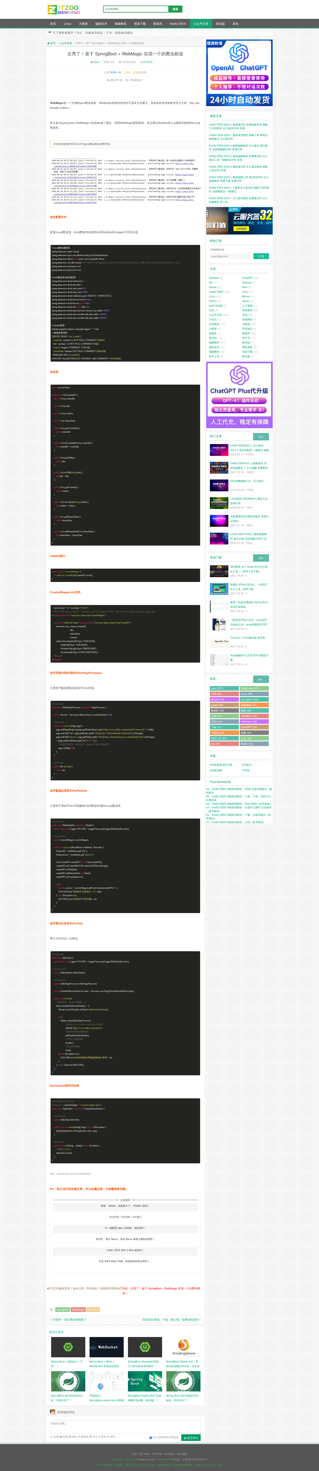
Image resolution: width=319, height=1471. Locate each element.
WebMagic (78, 1309)
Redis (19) (247, 743)
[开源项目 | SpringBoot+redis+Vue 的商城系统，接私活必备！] (107, 1381)
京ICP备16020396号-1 (195, 1459)
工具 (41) (216, 716)
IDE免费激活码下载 (221, 765)
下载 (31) (216, 727)
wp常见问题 (216, 305)
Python (213, 301)
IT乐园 (123, 1288)
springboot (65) (250, 699)
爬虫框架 (93, 1309)
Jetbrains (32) (249, 721)
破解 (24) (246, 732)
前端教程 (247, 319)
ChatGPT (247, 278)
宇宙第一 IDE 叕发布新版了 (69, 1319)
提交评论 (192, 1438)
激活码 (213, 338)
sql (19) (215, 743)
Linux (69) (247, 694)
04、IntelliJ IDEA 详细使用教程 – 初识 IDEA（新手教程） (239, 803)
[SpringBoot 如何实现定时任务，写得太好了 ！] (68, 1381)
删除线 (84, 1436)
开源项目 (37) (249, 716)
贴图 (65, 1436)
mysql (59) (217, 705)
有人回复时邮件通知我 (166, 1437)
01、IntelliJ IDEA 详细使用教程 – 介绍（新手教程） (236, 822)
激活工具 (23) (219, 738)
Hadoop (246, 282)
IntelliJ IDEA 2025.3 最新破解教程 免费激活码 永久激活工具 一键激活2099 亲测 (238, 157)
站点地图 (182, 1453)
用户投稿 (144, 1453)
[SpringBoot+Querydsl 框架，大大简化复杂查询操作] (145, 1347)
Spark (245, 301)
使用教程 (247, 310)
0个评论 (148, 62)
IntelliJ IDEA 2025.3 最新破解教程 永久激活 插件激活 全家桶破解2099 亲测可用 (238, 147)
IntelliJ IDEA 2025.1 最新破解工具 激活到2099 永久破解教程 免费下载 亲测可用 (238, 179)
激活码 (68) (217, 699)
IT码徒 (246, 770)
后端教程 (214, 324)
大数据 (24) (217, 732)
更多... (261, 679)
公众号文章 (201, 23)
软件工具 (214, 356)
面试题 (220, 23)
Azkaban (214, 278)
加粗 (74, 1436)
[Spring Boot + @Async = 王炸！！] (68, 1347)
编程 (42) (246, 710)
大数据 (83, 23)
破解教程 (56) (249, 705)
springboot (62, 1309)
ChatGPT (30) (249, 727)
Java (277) (217, 688)
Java (245, 291)
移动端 (246, 342)
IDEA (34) (216, 721)
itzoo (96, 62)
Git (210, 282)
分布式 (213, 319)
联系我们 (169, 1453)
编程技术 (101, 23)
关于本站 (157, 1453)
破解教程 (214, 342)
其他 (235, 23)
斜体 (103, 1436)
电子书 (246, 338)
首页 (53, 23)
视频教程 (120, 23)
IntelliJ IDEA (178, 23)
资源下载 (140, 23)
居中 (95, 1436)
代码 (211, 310)
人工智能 (247, 305)
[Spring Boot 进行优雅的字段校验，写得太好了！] (183, 1381)
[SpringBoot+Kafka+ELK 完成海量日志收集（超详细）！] (145, 1381)
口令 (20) (246, 738)
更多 (261, 437)
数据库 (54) (217, 710)
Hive (244, 287)
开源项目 (247, 328)
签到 (112, 1436)
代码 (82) (216, 694)
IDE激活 (246, 765)
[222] (239, 221)
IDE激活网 (216, 770)
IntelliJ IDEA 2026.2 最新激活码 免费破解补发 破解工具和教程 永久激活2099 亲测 (238, 126)
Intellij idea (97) (250, 688)
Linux (67, 23)
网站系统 (247, 347)
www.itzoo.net (147, 1459)
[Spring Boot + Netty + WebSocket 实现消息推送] (107, 1347)
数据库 (157, 23)
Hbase (213, 287)
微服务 (213, 333)
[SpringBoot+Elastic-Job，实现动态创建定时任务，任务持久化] (183, 1347)
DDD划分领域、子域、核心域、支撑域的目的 (170, 1319)
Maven (246, 296)
